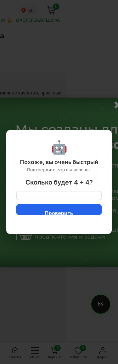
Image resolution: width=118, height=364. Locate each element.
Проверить (59, 212)
